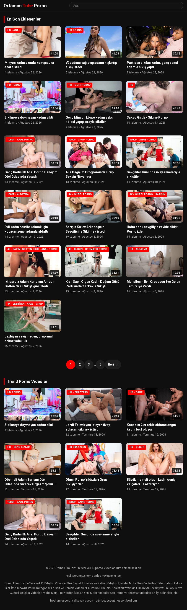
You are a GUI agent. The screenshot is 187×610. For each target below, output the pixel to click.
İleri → (113, 364)
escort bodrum (127, 600)
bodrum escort (60, 600)
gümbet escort (105, 600)
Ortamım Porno (25, 5)
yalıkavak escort (82, 600)
